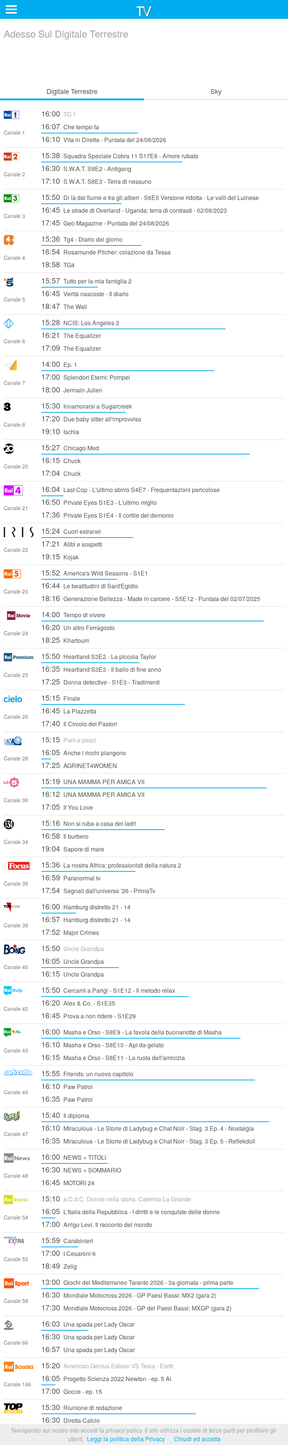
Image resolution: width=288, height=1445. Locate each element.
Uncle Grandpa (72, 947)
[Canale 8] (19, 409)
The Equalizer (71, 334)
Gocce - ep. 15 (71, 1390)
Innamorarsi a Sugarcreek (86, 405)
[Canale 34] (19, 826)
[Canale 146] (19, 1369)
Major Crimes (70, 931)
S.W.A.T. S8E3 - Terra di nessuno (96, 180)
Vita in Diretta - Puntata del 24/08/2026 (103, 138)
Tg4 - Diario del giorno (82, 238)
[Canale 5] (19, 284)
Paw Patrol (67, 1085)
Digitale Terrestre (72, 91)
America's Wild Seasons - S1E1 (94, 572)
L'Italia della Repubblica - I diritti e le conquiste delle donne (130, 1211)
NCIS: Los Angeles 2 (80, 322)
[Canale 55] (19, 1244)
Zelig (59, 1265)
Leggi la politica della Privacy (126, 1438)
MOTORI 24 (67, 1182)
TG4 (58, 264)
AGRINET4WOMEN (79, 764)
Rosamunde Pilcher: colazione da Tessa (106, 251)
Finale (60, 697)
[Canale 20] (19, 451)
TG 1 (58, 113)
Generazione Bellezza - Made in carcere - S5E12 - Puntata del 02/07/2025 (150, 597)
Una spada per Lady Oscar (88, 1323)
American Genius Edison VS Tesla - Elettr (107, 1365)
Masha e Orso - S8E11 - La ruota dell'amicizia (113, 1056)
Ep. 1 (59, 363)
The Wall (64, 305)
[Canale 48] (19, 1160)
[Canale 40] (19, 952)
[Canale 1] (19, 117)
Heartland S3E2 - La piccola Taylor (98, 655)
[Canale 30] (19, 785)
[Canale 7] (19, 368)
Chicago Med (70, 447)
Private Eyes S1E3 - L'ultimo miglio (99, 501)
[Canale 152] (19, 1411)
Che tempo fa (70, 126)
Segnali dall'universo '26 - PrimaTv (98, 890)
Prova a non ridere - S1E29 (88, 1015)
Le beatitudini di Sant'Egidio (89, 585)
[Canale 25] (19, 660)
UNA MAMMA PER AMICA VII (92, 781)
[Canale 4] (19, 242)
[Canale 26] (19, 701)
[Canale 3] (19, 201)
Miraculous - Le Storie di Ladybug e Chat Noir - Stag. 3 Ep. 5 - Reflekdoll (148, 1140)
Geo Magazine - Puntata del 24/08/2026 (105, 222)
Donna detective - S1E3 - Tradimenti (100, 681)
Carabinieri (67, 1239)
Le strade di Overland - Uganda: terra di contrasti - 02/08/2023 (134, 209)
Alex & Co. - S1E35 (78, 1002)
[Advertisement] (144, 61)
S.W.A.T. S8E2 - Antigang (86, 167)
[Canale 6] (19, 326)
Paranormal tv (70, 877)
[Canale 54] (19, 1202)
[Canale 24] (19, 618)
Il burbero (64, 835)
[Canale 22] (19, 534)
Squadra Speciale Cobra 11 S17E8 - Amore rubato (119, 155)
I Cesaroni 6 (68, 1252)
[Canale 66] (19, 1327)
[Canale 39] (19, 910)
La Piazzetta (68, 710)
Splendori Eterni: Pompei (85, 376)
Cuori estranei (71, 530)
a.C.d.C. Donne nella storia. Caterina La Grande (116, 1198)
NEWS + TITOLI (73, 1156)
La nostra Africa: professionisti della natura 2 (111, 864)
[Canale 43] (19, 1035)
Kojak (60, 556)
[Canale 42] (19, 993)
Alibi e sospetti (71, 543)
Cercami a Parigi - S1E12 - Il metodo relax (108, 989)
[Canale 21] (19, 493)
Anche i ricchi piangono (83, 752)
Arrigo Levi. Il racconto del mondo (96, 1223)
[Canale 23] (19, 576)
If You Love (67, 806)
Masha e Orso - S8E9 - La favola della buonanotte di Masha (131, 1031)
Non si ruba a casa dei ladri (88, 822)
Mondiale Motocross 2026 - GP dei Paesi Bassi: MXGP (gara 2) (136, 1307)
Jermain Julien (71, 389)
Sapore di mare (72, 848)
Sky (216, 91)
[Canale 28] (19, 743)
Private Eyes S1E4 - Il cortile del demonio (107, 514)
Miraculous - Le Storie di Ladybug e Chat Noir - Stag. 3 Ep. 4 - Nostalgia (147, 1127)
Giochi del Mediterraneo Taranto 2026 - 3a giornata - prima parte (137, 1281)
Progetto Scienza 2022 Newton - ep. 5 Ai (106, 1377)
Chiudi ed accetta (197, 1438)
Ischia (60, 431)
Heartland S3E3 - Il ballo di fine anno (101, 668)
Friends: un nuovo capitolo (87, 1073)
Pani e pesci (68, 739)
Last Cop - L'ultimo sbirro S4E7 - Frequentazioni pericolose (130, 488)
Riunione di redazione (81, 1406)
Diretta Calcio (70, 1419)
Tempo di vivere (73, 614)
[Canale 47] (19, 1119)
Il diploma (65, 1114)
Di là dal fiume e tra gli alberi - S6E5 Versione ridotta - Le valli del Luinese (150, 196)
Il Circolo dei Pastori (79, 723)
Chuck (61, 459)
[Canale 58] (19, 1285)
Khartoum (65, 639)
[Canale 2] (19, 159)
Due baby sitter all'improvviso (91, 418)
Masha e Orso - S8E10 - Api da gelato (102, 1044)
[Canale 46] (19, 1077)
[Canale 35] (19, 868)
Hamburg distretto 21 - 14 (85, 906)
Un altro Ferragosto (78, 626)
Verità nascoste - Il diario (85, 293)
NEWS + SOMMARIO (81, 1169)
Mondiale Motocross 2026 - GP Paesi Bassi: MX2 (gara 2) (128, 1294)
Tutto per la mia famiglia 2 (86, 280)
